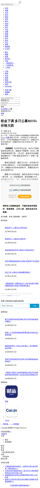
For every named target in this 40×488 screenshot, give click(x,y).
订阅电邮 (15, 424)
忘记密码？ (5, 109)
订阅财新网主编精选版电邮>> (20, 485)
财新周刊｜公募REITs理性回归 (16, 228)
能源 (6, 34)
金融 (6, 10)
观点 (6, 21)
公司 (6, 12)
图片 (6, 52)
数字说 (7, 59)
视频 (6, 54)
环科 (6, 38)
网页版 (6, 424)
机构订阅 (8, 82)
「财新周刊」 (10, 63)
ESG (6, 42)
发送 (2, 448)
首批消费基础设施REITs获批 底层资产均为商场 (22, 261)
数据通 (7, 46)
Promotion (8, 86)
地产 (6, 27)
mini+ (7, 23)
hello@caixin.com (10, 295)
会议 (6, 75)
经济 (6, 15)
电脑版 (7, 92)
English (7, 49)
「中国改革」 (10, 65)
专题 (6, 44)
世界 (6, 19)
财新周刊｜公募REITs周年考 (15, 239)
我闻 (6, 73)
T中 (2, 115)
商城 (6, 78)
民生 (6, 40)
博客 (6, 56)
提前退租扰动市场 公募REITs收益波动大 (19, 250)
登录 (2, 107)
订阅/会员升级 (24, 196)
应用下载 (8, 90)
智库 (6, 84)
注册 (10, 109)
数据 (6, 80)
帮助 (6, 94)
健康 (6, 36)
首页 (6, 8)
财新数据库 (15, 206)
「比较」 (8, 67)
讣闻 (6, 61)
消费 (6, 32)
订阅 (6, 71)
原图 (8, 137)
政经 (6, 17)
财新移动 (4, 382)
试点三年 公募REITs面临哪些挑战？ (18, 272)
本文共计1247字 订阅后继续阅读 (20, 185)
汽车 (6, 29)
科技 (6, 25)
